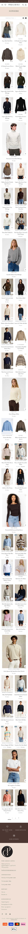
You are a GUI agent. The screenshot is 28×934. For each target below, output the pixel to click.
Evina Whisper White (14, 414)
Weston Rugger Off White (7, 745)
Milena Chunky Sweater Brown (20, 438)
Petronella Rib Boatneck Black (20, 488)
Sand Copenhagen (7, 435)
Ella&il (21, 38)
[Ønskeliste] (5, 4)
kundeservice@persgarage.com (8, 870)
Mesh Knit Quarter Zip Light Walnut (7, 604)
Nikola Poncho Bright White (21, 67)
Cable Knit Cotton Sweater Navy (7, 720)
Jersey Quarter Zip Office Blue (7, 554)
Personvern (4, 909)
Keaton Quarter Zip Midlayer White (7, 579)
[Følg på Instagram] (6, 914)
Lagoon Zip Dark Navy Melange (7, 117)
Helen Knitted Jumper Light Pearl (21, 372)
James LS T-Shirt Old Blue (20, 323)
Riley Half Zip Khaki (7, 694)
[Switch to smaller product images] (26, 18)
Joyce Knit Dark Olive (7, 41)
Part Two (14, 272)
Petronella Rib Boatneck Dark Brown (14, 530)
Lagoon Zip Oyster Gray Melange (20, 182)
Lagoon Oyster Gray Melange (7, 208)
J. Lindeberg (20, 344)
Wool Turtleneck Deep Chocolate (20, 208)
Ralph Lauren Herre (7, 344)
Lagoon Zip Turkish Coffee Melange (7, 92)
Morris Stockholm (7, 321)
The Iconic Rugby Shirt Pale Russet (20, 554)
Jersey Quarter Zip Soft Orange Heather (7, 809)
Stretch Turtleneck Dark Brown (7, 298)
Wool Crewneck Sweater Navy (7, 372)
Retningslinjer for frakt (6, 904)
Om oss (3, 892)
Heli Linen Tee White (21, 578)
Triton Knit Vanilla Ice (7, 232)
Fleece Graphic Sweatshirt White (21, 463)
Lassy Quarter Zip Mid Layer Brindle (20, 347)
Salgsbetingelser (5, 902)
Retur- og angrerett (6, 907)
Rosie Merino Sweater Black (21, 117)
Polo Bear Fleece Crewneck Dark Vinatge (20, 233)
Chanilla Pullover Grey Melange (14, 274)
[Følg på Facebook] (2, 914)
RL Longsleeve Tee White (14, 785)
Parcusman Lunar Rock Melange (14, 158)
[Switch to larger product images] (23, 18)
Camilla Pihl (7, 38)
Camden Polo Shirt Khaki (21, 745)
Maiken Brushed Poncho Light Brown (7, 182)
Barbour (20, 369)
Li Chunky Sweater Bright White (21, 41)
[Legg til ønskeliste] (12, 23)
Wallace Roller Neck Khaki (7, 323)
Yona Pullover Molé (20, 298)
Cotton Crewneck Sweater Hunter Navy (7, 347)
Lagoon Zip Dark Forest (20, 91)
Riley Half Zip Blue (20, 629)
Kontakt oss (4, 894)
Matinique (7, 89)
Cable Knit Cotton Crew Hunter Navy (20, 604)
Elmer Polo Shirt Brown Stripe (7, 463)
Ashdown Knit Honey (7, 488)
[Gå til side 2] (18, 818)
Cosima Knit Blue (7, 437)
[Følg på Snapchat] (10, 914)
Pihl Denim (7, 460)
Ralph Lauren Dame (20, 205)
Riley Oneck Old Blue (21, 720)
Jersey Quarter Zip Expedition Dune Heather (14, 671)
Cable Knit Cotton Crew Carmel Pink (7, 630)
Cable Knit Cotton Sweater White (20, 695)
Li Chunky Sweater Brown (7, 66)
